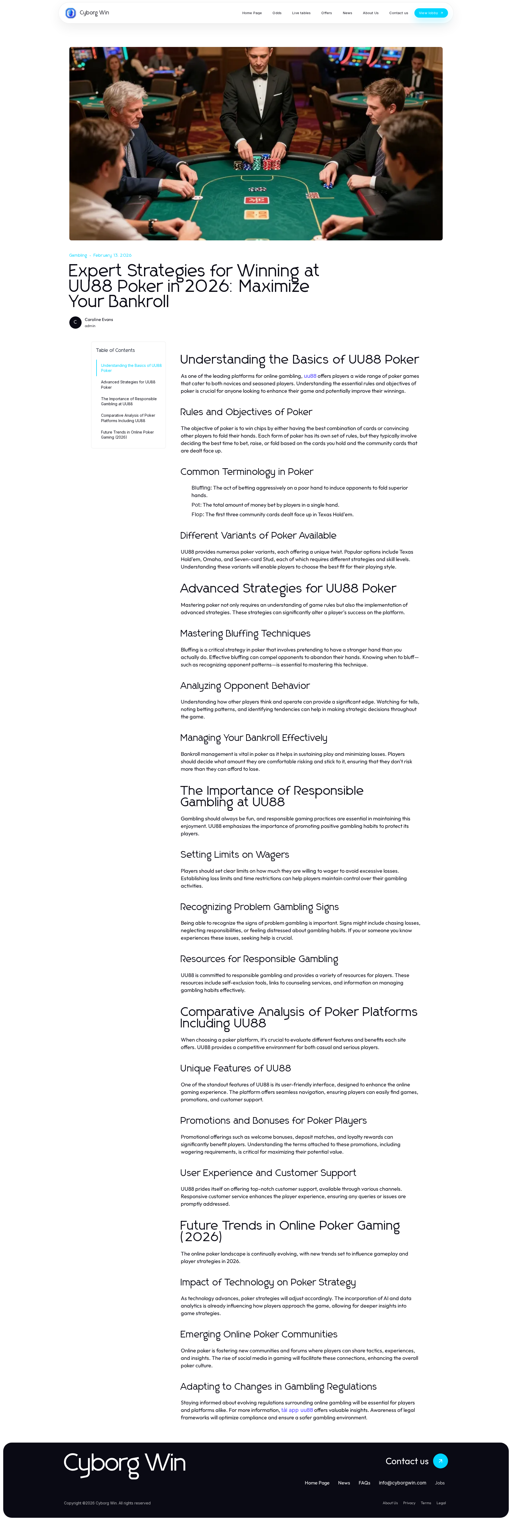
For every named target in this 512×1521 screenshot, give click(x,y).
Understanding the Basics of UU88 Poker (131, 368)
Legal (441, 1502)
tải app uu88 (297, 1410)
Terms (426, 1502)
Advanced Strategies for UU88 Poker (128, 384)
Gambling (78, 255)
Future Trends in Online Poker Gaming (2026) (127, 434)
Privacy (409, 1502)
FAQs (364, 1483)
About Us (390, 1502)
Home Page (317, 1483)
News (344, 1483)
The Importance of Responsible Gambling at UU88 (129, 401)
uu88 (310, 376)
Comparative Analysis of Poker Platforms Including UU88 (128, 418)
